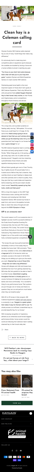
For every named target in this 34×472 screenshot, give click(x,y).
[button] (30, 237)
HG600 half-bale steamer (23, 300)
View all (17, 403)
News (18, 26)
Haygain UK (14, 465)
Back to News (18, 338)
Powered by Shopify (17, 468)
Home (14, 26)
